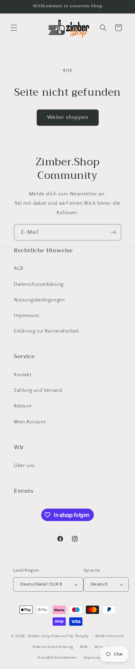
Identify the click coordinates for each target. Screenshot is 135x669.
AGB (19, 268)
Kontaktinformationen (57, 657)
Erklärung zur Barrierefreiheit (46, 331)
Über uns (24, 465)
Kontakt (22, 375)
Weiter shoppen (67, 117)
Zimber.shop (39, 636)
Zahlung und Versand (38, 390)
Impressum (26, 315)
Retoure (23, 406)
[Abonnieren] (113, 232)
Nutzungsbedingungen (39, 300)
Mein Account (29, 422)
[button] (13, 27)
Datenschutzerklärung (39, 284)
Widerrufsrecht (109, 636)
